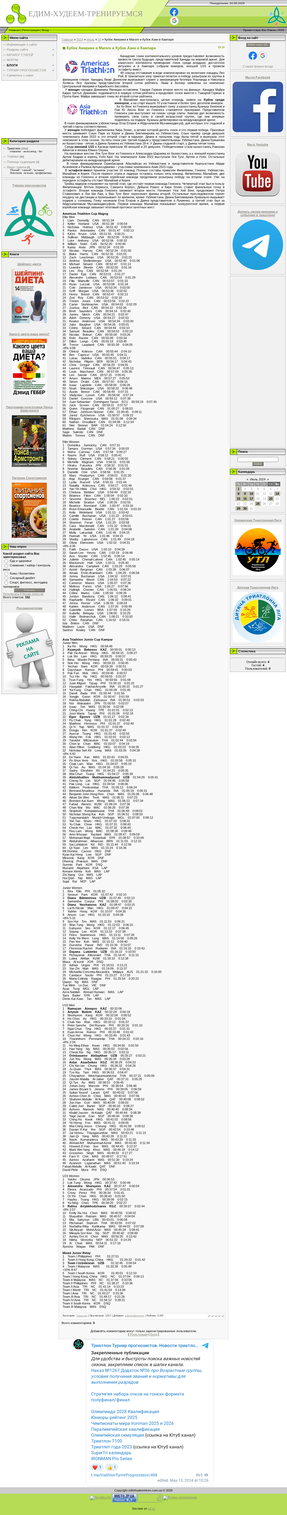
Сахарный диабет (22, 578)
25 (258, 503)
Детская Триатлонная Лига (257, 587)
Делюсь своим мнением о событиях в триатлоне (258, 213)
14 (277, 493)
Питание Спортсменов (29, 478)
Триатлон (13, 148)
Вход (45, 30)
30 (245, 508)
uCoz (151, 1508)
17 (251, 498)
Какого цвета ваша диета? (29, 334)
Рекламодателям (29, 608)
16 (99, 39)
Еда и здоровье (21, 560)
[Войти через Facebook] (174, 12)
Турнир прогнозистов (29, 185)
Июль (90, 39)
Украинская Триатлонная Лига (257, 520)
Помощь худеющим (21, 162)
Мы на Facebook (257, 77)
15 (238, 498)
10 (251, 493)
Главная (14, 30)
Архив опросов (32, 594)
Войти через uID (258, 44)
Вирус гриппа (16, 167)
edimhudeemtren (134, 1315)
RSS (281, 30)
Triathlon (13, 156)
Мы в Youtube (257, 144)
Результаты (11, 594)
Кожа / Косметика (22, 573)
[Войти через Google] (174, 20)
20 (270, 498)
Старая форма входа (258, 66)
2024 (80, 39)
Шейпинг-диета (29, 264)
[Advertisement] (29, 109)
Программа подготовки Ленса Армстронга (29, 408)
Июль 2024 (257, 479)
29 (238, 508)
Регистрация (31, 30)
